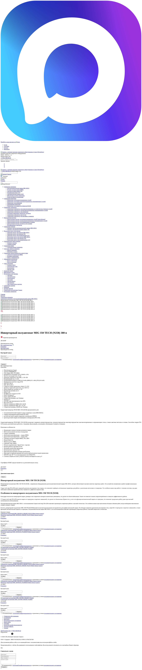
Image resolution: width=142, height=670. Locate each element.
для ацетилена (11, 276)
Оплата (6, 147)
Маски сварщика (12, 250)
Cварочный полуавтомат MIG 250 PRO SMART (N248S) (16, 548)
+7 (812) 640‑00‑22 (16, 630)
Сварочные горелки (9, 226)
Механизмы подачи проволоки (16, 195)
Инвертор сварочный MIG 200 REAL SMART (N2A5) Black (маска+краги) (22, 515)
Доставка (6, 146)
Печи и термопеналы (13, 257)
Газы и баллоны (8, 263)
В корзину (3, 346)
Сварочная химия (9, 246)
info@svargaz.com (5, 156)
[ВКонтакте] (12, 634)
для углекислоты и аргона (14, 284)
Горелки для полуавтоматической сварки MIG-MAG (22, 228)
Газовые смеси (11, 265)
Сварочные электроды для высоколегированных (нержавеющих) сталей (27, 210)
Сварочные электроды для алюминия (17, 212)
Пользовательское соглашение (12, 620)
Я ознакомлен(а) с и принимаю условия (32, 359)
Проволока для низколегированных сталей (19, 200)
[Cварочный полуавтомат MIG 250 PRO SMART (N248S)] (17, 547)
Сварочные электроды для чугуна (16, 215)
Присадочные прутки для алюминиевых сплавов (21, 222)
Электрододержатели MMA (15, 254)
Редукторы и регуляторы (11, 274)
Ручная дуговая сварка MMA (15, 189)
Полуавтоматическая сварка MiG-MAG (18, 188)
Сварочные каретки (9, 285)
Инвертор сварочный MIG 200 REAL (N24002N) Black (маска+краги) (20, 532)
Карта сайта (7, 622)
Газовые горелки (12, 243)
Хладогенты (10, 268)
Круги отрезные (11, 262)
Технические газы (12, 266)
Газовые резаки (11, 244)
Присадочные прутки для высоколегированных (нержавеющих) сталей (27, 220)
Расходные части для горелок (12, 231)
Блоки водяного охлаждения (15, 197)
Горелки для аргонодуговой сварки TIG (18, 229)
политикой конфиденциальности (22, 359)
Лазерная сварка (8, 271)
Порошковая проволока (13, 204)
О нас (5, 145)
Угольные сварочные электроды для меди (19, 213)
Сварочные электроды (10, 207)
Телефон (3, 525)
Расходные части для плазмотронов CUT (18, 240)
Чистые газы (10, 269)
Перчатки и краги (12, 251)
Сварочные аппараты (10, 186)
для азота (9, 275)
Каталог (3, 180)
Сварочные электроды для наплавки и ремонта (20, 216)
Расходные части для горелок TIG (16, 238)
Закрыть (3, 476)
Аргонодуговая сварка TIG (14, 191)
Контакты (6, 149)
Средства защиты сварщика (11, 248)
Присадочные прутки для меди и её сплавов (19, 223)
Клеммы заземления (12, 256)
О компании (7, 617)
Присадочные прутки (10, 217)
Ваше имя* (4, 524)
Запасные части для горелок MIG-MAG (18, 232)
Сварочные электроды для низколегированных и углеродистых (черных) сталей (29, 209)
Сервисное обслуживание (11, 616)
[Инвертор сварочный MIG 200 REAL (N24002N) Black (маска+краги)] (21, 530)
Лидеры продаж (8, 288)
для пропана (10, 282)
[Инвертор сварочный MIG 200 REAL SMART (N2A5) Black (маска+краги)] (22, 513)
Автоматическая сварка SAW (15, 194)
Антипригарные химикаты (14, 247)
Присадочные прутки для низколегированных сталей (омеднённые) (26, 219)
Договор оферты (8, 626)
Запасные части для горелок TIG (16, 234)
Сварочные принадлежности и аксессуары (16, 253)
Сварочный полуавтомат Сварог (13, 290)
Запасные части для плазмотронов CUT (18, 235)
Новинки (6, 287)
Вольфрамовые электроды (14, 225)
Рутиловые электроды (10, 291)
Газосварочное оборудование (12, 241)
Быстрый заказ (5, 348)
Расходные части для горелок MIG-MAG (18, 237)
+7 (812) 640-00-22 (6, 158)
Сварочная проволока (10, 198)
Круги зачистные (12, 260)
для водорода (11, 278)
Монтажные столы (9, 272)
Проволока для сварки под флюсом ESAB (19, 206)
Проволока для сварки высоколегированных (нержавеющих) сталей (26, 201)
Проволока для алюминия (14, 203)
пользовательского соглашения (52, 359)
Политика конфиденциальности (13, 625)
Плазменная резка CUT (13, 192)
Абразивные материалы (10, 259)
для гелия (10, 279)
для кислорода (11, 281)
